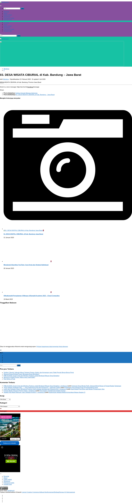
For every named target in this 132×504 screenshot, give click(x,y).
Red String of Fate (9, 379)
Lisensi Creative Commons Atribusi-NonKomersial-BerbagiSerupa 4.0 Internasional (48, 492)
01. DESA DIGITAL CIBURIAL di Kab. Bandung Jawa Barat (23, 234)
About (5, 13)
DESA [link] (2, 82)
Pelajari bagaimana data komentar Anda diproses (52, 346)
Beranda (6, 11)
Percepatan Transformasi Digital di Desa (52, 390)
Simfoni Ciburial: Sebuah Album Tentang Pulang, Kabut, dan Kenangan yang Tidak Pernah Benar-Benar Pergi (39, 372)
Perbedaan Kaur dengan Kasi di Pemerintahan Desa (81, 387)
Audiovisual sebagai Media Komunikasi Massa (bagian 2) (67, 392)
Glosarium (7, 16)
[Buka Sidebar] (0, 408)
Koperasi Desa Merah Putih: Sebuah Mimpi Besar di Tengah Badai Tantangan (96, 386)
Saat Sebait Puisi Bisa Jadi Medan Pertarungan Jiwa (87, 389)
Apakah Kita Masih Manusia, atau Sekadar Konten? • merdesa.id (24, 392)
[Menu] (0, 5)
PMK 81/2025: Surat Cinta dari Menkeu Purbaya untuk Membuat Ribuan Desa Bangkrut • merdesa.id (36, 386)
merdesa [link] (30, 87)
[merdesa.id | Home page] (4, 2)
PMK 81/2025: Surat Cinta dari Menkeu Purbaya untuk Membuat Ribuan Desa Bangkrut (31, 375)
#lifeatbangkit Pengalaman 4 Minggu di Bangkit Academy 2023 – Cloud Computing (32, 295)
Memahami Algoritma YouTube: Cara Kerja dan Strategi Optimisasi (26, 265)
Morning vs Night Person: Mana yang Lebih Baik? (19, 377)
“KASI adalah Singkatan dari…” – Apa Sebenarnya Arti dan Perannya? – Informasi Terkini (32, 387)
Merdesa (6, 69)
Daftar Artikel (8, 15)
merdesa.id (10, 490)
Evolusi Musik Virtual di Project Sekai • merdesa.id (20, 390)
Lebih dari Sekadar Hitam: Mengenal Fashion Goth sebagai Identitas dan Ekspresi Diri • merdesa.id (35, 389)
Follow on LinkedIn (9, 443)
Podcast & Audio (9, 18)
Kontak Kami (8, 19)
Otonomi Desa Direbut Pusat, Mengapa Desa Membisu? (21, 374)
